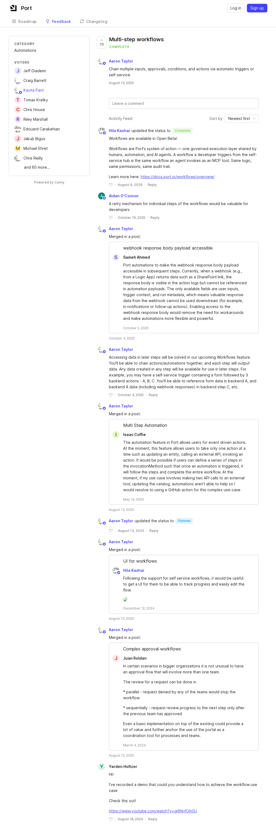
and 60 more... (37, 167)
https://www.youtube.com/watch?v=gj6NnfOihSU (153, 811)
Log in (235, 8)
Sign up (257, 8)
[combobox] (242, 118)
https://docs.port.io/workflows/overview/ (178, 176)
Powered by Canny (49, 182)
